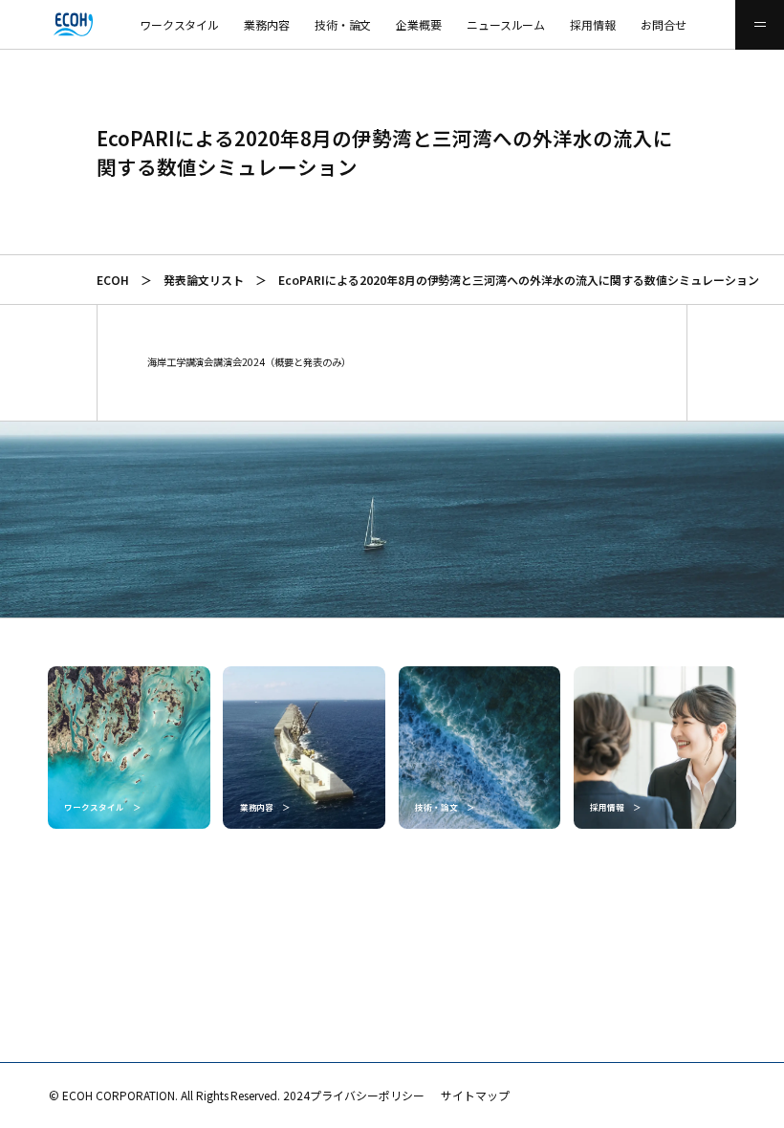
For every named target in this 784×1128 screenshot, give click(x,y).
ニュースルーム (506, 24)
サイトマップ (475, 1095)
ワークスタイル (180, 24)
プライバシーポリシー (367, 1095)
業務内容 (267, 24)
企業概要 (419, 24)
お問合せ (663, 24)
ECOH (113, 279)
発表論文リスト (203, 279)
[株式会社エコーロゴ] (24, 24)
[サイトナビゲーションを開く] (759, 25)
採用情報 (593, 24)
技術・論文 (343, 24)
